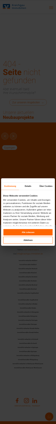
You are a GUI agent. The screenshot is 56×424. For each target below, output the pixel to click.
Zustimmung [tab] (10, 186)
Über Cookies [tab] (45, 186)
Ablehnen (28, 240)
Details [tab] (28, 186)
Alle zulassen (28, 232)
